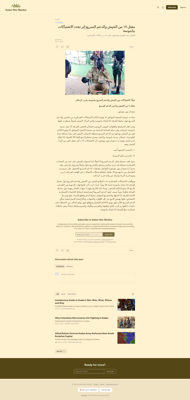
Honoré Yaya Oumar (71, 323)
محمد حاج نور (58, 39)
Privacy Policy (111, 242)
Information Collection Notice (94, 242)
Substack (84, 395)
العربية (57, 19)
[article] (95, 306)
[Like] (57, 47)
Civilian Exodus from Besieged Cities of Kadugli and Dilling (77, 339)
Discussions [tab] (72, 294)
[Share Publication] (163, 7)
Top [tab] (57, 294)
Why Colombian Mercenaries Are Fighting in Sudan (81, 318)
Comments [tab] (60, 266)
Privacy (96, 384)
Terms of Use (105, 239)
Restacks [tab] (69, 266)
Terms (102, 384)
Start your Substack (89, 390)
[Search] (158, 7)
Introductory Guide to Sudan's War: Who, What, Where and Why (83, 301)
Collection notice (112, 384)
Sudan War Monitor (68, 309)
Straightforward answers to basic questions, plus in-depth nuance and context (84, 306)
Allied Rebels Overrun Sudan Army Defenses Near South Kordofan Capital (84, 335)
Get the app (105, 390)
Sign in (183, 7)
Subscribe (172, 7)
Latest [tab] (63, 294)
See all (59, 351)
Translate (59, 22)
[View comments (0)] (62, 47)
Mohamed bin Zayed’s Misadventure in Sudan (72, 321)
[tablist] (64, 266)
